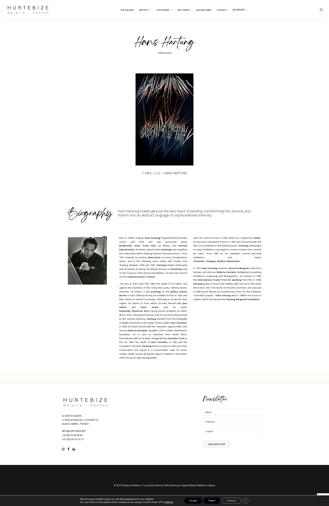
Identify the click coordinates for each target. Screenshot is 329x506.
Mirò (146, 310)
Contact (222, 10)
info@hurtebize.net (74, 431)
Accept (193, 500)
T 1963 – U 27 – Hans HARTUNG (164, 173)
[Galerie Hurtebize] (28, 10)
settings (169, 502)
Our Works (162, 10)
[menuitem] (127, 10)
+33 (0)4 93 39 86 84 (72, 435)
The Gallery (127, 10)
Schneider (199, 261)
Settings (231, 500)
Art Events (184, 10)
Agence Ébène (189, 485)
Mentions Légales (206, 485)
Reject (212, 500)
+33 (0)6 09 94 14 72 (73, 439)
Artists (143, 10)
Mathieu (221, 261)
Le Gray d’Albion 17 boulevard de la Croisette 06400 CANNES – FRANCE (80, 420)
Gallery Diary (203, 10)
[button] (321, 10)
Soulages (211, 261)
